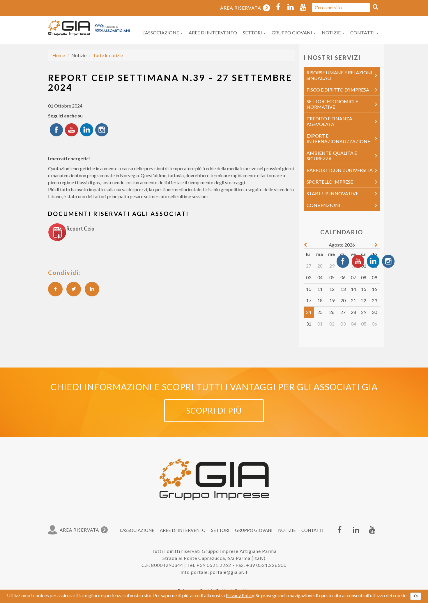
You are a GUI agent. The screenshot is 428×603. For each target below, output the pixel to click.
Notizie (332, 32)
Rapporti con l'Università (340, 170)
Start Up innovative (332, 193)
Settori (253, 32)
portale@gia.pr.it (229, 572)
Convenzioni (323, 205)
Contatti (363, 32)
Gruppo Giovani (292, 32)
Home (58, 55)
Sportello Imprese (330, 181)
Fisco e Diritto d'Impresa (338, 89)
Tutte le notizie (108, 55)
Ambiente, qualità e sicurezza (332, 155)
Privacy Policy (240, 595)
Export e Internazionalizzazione (338, 138)
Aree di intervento (213, 32)
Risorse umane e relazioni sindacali (339, 75)
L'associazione (161, 32)
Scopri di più (214, 410)
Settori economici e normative (332, 104)
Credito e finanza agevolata (329, 121)
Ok (416, 596)
